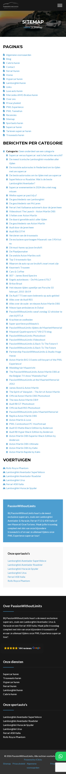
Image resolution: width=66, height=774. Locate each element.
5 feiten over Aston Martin (23, 215)
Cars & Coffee (16, 271)
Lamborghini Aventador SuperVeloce (25, 472)
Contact (10, 66)
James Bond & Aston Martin (24, 387)
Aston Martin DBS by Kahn (23, 447)
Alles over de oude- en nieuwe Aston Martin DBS (34, 303)
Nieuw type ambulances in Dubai (26, 307)
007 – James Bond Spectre (23, 275)
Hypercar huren (14, 78)
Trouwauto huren (15, 135)
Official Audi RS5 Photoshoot (24, 407)
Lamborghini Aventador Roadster (23, 476)
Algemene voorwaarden (18, 54)
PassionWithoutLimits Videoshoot (27, 339)
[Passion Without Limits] (10, 5)
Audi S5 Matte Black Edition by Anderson (31, 427)
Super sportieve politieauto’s (24, 323)
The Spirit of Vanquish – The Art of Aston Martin (34, 391)
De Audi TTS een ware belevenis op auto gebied (34, 295)
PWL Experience (14, 106)
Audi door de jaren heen (21, 227)
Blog (8, 58)
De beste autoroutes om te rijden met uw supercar (35, 175)
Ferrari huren (12, 70)
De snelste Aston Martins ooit (25, 255)
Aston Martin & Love (20, 419)
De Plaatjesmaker (18, 251)
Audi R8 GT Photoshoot (21, 403)
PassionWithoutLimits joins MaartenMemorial (33, 411)
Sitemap (10, 118)
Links (9, 86)
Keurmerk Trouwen (19, 267)
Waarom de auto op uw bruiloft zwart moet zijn (34, 263)
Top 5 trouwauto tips (20, 259)
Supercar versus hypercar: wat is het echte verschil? (36, 155)
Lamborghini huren (16, 82)
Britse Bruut (15, 283)
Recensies (11, 114)
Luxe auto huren (14, 90)
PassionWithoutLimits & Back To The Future (32, 347)
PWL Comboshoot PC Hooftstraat (27, 423)
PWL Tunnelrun (14, 110)
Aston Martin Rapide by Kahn (24, 451)
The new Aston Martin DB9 (23, 399)
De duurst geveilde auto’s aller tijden (28, 219)
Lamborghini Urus (15, 480)
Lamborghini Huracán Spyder (21, 488)
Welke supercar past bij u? (23, 195)
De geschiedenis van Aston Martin (27, 223)
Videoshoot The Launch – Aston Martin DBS (32, 211)
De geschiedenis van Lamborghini (26, 199)
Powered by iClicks (33, 759)
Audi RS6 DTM (17, 231)
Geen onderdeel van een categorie (36, 151)
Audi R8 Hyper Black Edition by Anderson (31, 431)
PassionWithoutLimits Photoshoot (27, 335)
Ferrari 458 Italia (15, 484)
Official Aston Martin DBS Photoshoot (29, 395)
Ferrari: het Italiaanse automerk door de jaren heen (35, 207)
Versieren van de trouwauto (23, 235)
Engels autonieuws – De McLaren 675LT (30, 279)
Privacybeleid (13, 102)
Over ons (11, 98)
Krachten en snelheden (21, 319)
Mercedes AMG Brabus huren (22, 94)
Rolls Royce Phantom (17, 468)
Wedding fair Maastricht (22, 367)
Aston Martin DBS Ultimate (23, 443)
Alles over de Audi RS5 (21, 299)
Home (27, 27)
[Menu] (59, 5)
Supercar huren (14, 127)
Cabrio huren (13, 62)
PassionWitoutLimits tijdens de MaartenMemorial (35, 327)
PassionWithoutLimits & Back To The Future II (33, 343)
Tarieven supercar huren (18, 131)
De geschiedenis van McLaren (24, 203)
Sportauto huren (14, 122)
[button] (22, 648)
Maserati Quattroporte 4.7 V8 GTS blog (30, 331)
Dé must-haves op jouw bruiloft (25, 247)
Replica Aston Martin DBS (23, 415)
